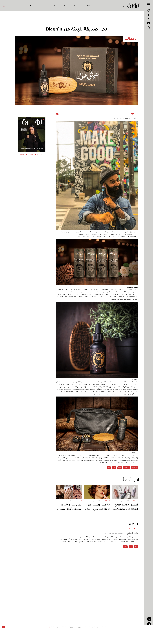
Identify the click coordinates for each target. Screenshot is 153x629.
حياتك (66, 6)
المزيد (49, 627)
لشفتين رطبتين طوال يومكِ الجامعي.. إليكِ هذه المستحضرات (97, 507)
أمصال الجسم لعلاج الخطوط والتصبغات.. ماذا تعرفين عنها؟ (125, 507)
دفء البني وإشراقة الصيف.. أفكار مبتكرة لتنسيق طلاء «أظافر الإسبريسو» (70, 507)
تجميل (125, 546)
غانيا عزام (133, 118)
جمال (136, 546)
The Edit (33, 6)
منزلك (56, 6)
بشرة (131, 546)
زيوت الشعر (134, 467)
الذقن (108, 467)
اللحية (119, 467)
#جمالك (135, 501)
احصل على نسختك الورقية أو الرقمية (32, 155)
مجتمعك (77, 6)
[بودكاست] (149, 619)
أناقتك (99, 6)
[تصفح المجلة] (149, 624)
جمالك (88, 6)
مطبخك (45, 6)
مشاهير (110, 6)
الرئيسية (121, 6)
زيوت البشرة (126, 467)
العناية (114, 467)
